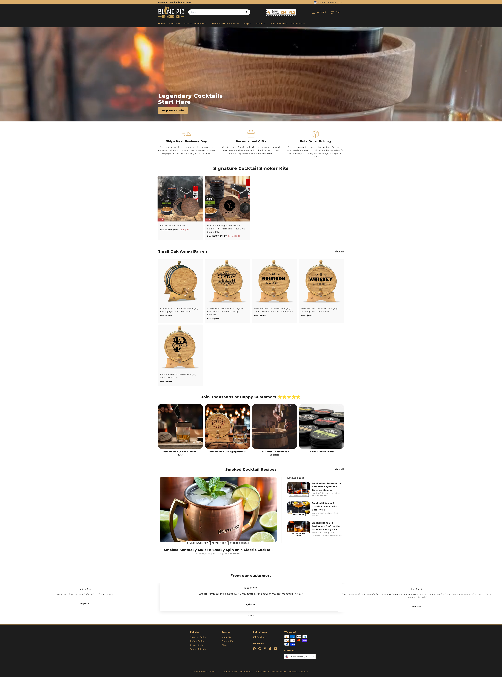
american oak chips (298, 534)
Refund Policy (197, 641)
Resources (297, 23)
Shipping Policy (198, 637)
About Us (226, 637)
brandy (326, 513)
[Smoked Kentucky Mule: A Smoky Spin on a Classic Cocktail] (218, 509)
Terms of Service (198, 649)
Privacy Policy (197, 645)
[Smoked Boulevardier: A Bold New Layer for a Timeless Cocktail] (298, 488)
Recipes (247, 23)
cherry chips (334, 493)
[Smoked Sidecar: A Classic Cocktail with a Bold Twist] (298, 507)
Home (161, 23)
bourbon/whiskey (197, 543)
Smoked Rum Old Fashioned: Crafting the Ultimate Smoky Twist (326, 526)
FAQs (224, 645)
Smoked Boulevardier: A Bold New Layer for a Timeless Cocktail (326, 486)
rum (324, 535)
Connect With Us (278, 23)
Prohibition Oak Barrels (224, 23)
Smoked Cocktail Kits (195, 23)
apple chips (298, 515)
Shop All (173, 23)
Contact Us (227, 641)
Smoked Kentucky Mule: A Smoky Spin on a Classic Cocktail (218, 550)
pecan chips (219, 543)
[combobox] (219, 12)
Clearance (260, 23)
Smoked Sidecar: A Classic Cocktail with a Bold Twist (326, 506)
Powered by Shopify (298, 671)
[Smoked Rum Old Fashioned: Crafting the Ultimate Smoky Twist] (298, 527)
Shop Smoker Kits (173, 110)
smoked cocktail (239, 543)
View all (339, 251)
